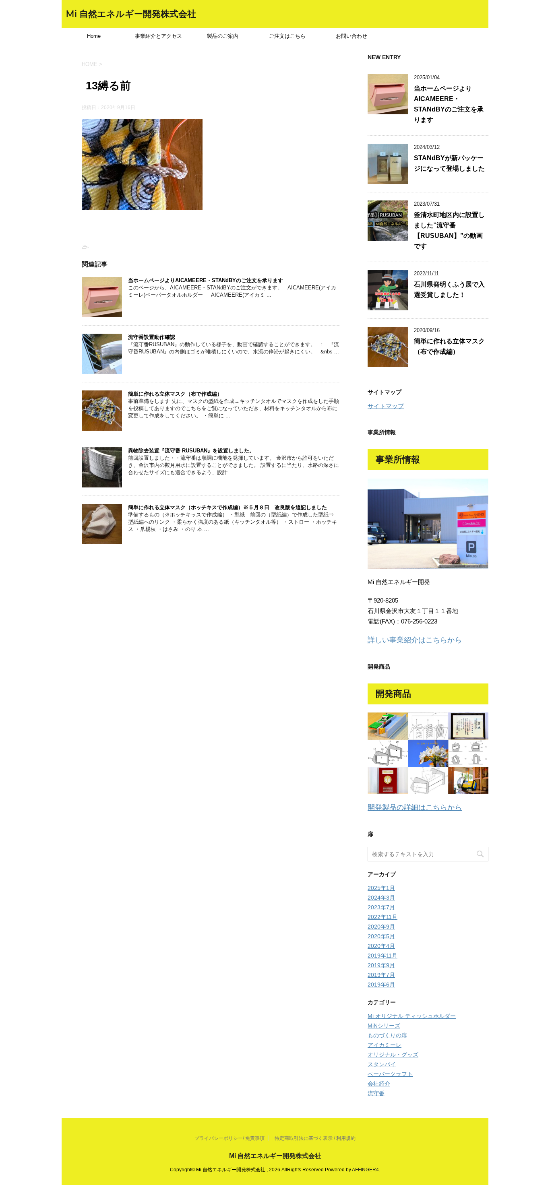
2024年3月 (381, 897)
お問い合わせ (351, 36)
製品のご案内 (222, 36)
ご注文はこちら (287, 36)
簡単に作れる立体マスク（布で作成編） (175, 394)
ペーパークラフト (390, 1074)
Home (94, 36)
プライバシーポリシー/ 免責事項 (229, 1138)
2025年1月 (381, 888)
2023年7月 (381, 907)
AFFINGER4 (365, 1170)
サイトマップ (386, 406)
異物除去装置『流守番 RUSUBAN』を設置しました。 (191, 451)
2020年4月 (381, 946)
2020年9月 (381, 926)
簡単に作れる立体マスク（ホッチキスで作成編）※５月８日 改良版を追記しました (227, 507)
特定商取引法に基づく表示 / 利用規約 (315, 1138)
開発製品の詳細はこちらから (415, 807)
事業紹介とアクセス (158, 36)
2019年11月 (382, 955)
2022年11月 (382, 917)
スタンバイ (382, 1064)
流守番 (376, 1093)
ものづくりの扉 (387, 1035)
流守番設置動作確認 (151, 337)
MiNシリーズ (384, 1025)
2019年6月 (381, 984)
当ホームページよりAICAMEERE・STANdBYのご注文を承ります (205, 280)
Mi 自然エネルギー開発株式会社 (131, 13)
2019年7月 (381, 975)
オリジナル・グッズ (393, 1054)
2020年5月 (381, 936)
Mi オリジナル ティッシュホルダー (412, 1016)
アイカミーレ (384, 1045)
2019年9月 (381, 965)
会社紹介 (379, 1083)
